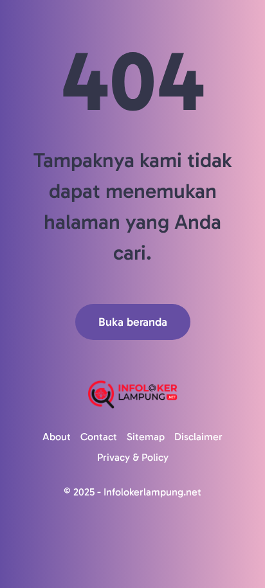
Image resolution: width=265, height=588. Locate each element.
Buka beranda (132, 322)
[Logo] (132, 394)
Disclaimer (198, 437)
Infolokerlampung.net (152, 492)
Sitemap (146, 437)
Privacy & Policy (133, 457)
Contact (98, 437)
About (56, 437)
